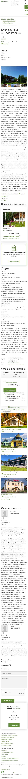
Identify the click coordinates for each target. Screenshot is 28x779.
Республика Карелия (6, 739)
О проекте (4, 750)
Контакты (3, 756)
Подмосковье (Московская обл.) (9, 735)
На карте (5, 44)
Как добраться (5, 57)
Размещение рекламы (7, 752)
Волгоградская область (7, 743)
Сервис (3, 662)
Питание (3, 669)
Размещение (4, 665)
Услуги (3, 55)
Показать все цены (10, 390)
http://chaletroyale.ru (13, 363)
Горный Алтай (5, 741)
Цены (3, 53)
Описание (4, 50)
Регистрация (4, 754)
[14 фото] (14, 219)
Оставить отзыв (8, 700)
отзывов (18, 708)
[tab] (13, 225)
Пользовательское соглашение (9, 760)
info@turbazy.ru (5, 769)
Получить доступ (14, 261)
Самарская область (6, 745)
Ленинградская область (7, 737)
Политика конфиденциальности (9, 758)
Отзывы (3, 60)
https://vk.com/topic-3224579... (16, 365)
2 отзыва (3, 39)
